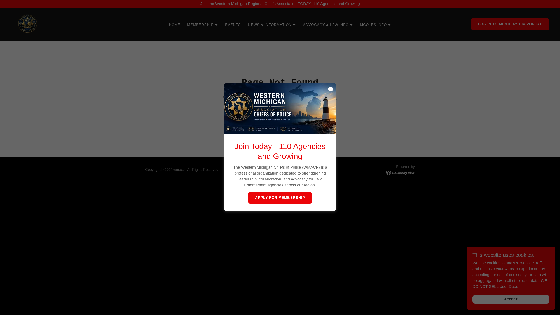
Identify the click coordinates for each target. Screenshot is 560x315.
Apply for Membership (280, 198)
